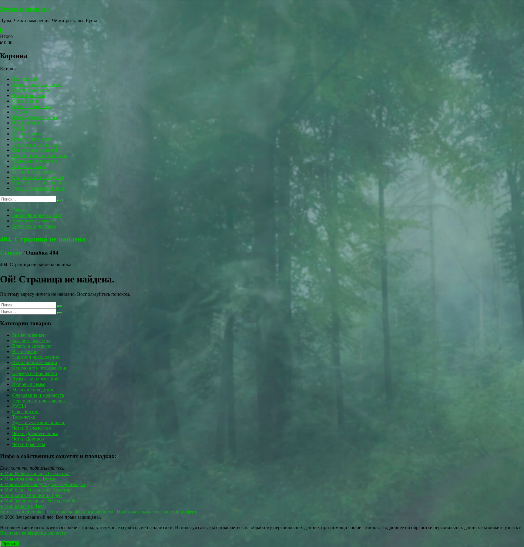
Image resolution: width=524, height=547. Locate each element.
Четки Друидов (28, 122)
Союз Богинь (25, 100)
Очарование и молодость (38, 177)
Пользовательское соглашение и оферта (158, 511)
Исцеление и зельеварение (39, 155)
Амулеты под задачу (33, 220)
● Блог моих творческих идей (31, 495)
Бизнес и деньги (29, 133)
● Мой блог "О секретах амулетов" (36, 489)
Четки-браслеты (28, 95)
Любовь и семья (28, 166)
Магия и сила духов (32, 171)
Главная (20, 209)
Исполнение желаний (34, 150)
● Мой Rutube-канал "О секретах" (35, 473)
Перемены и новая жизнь (38, 182)
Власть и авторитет (32, 139)
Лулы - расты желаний (35, 378)
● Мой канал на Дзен (22, 506)
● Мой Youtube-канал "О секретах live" (40, 500)
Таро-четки (23, 111)
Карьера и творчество (34, 161)
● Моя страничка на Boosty (28, 478)
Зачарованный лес (24, 9)
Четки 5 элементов (31, 106)
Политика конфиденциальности (80, 511)
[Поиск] (59, 200)
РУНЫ (19, 128)
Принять (10, 544)
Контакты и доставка (34, 226)
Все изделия (24, 79)
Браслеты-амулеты (31, 90)
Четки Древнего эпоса (35, 117)
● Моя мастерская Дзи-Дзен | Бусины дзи (42, 484)
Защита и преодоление (35, 144)
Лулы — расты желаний (37, 84)
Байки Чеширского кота (36, 215)
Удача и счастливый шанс (38, 188)
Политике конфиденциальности (33, 532)
